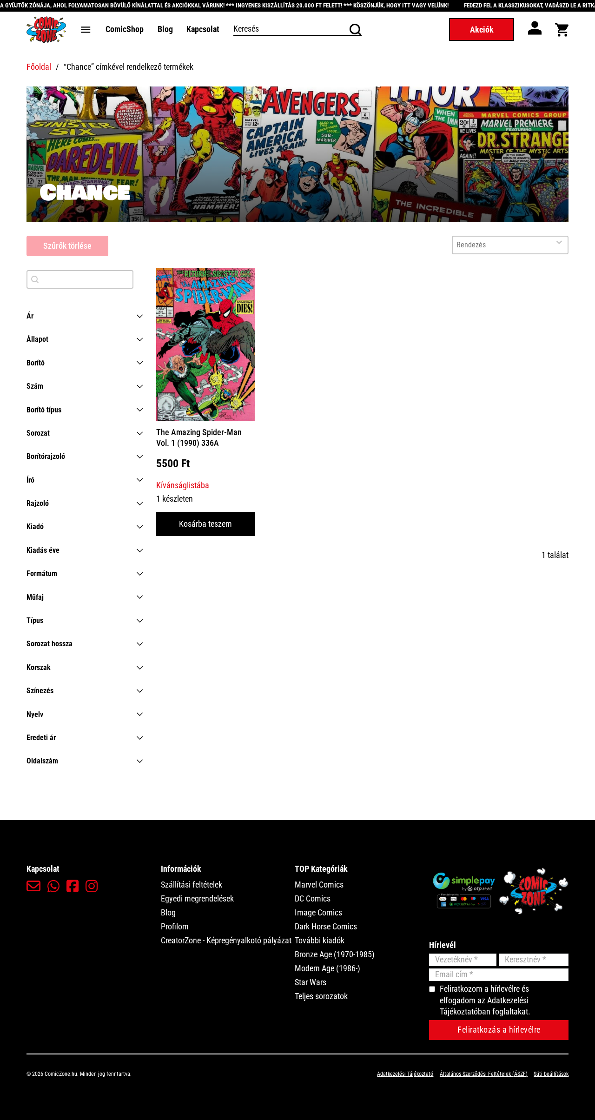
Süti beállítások (551, 1074)
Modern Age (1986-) (327, 968)
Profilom (175, 926)
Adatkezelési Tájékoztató (405, 1074)
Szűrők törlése (67, 246)
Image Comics (318, 912)
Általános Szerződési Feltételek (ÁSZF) (484, 1074)
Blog (165, 29)
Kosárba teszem (205, 524)
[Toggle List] (559, 242)
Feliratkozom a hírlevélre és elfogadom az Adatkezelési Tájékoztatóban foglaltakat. (485, 1000)
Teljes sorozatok (321, 996)
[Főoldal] (46, 29)
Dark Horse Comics (326, 926)
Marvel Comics (319, 884)
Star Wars (310, 982)
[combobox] (501, 245)
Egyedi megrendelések (197, 898)
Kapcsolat (202, 29)
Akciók (482, 29)
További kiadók (319, 940)
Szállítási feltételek (191, 884)
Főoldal (38, 67)
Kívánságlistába (182, 485)
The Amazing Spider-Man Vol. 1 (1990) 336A (199, 437)
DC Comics (313, 898)
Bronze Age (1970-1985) (335, 954)
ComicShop (125, 29)
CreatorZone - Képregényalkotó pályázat (226, 940)
